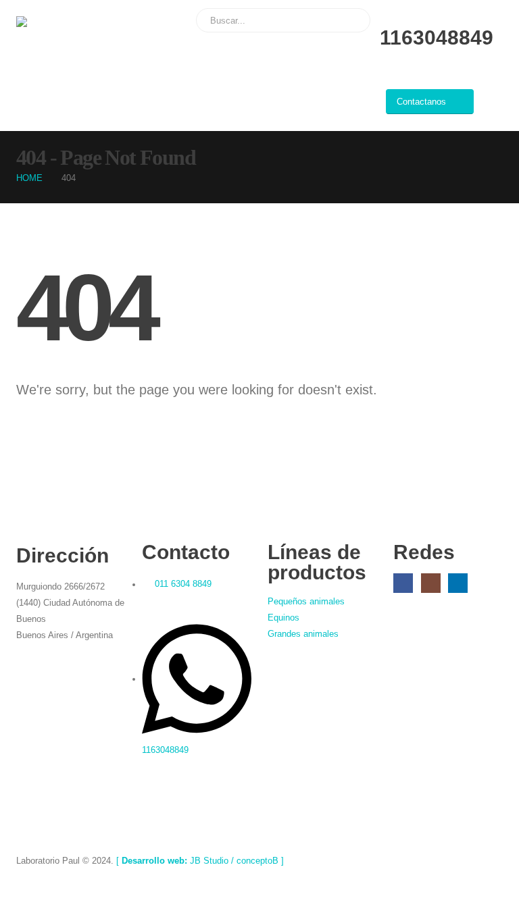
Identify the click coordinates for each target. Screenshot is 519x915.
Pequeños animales (306, 601)
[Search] (351, 20)
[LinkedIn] (458, 583)
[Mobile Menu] (493, 106)
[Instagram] (431, 583)
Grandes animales (303, 634)
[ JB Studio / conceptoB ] (200, 861)
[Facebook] (403, 583)
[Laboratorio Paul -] (53, 21)
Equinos (283, 618)
